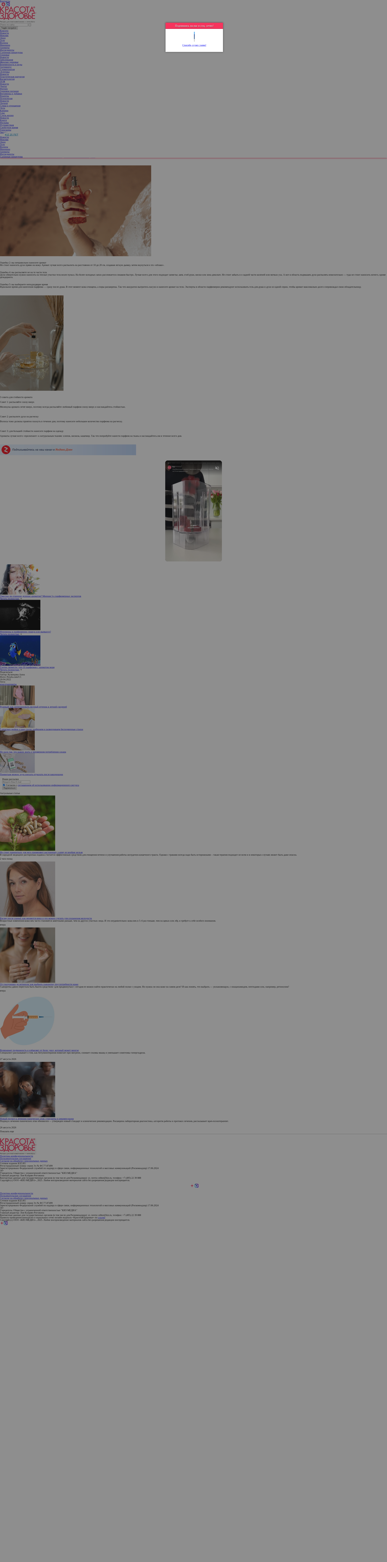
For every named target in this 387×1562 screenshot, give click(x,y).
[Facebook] (194, 35)
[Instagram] (194, 40)
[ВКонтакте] (194, 38)
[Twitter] (194, 33)
